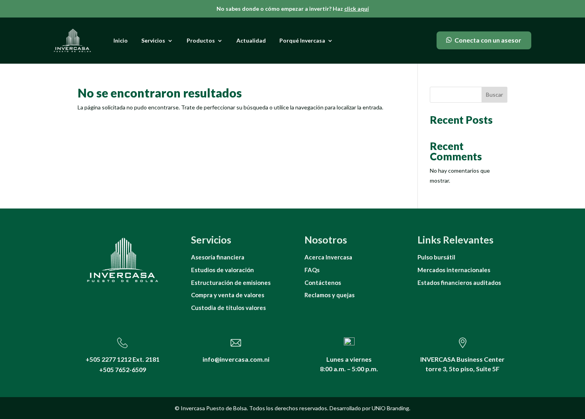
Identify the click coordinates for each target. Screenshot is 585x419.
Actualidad (251, 40)
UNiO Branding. (391, 408)
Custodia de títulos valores (228, 307)
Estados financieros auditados (459, 282)
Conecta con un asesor (487, 40)
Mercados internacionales (453, 269)
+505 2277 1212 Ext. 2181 (123, 359)
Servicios (153, 40)
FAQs (312, 269)
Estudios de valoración (222, 269)
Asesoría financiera (217, 257)
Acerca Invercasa (328, 257)
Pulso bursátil (436, 257)
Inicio (120, 40)
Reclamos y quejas (329, 294)
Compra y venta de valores (227, 294)
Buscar (494, 94)
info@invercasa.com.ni (236, 359)
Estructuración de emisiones (231, 282)
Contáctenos (322, 282)
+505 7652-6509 (122, 369)
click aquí (356, 8)
